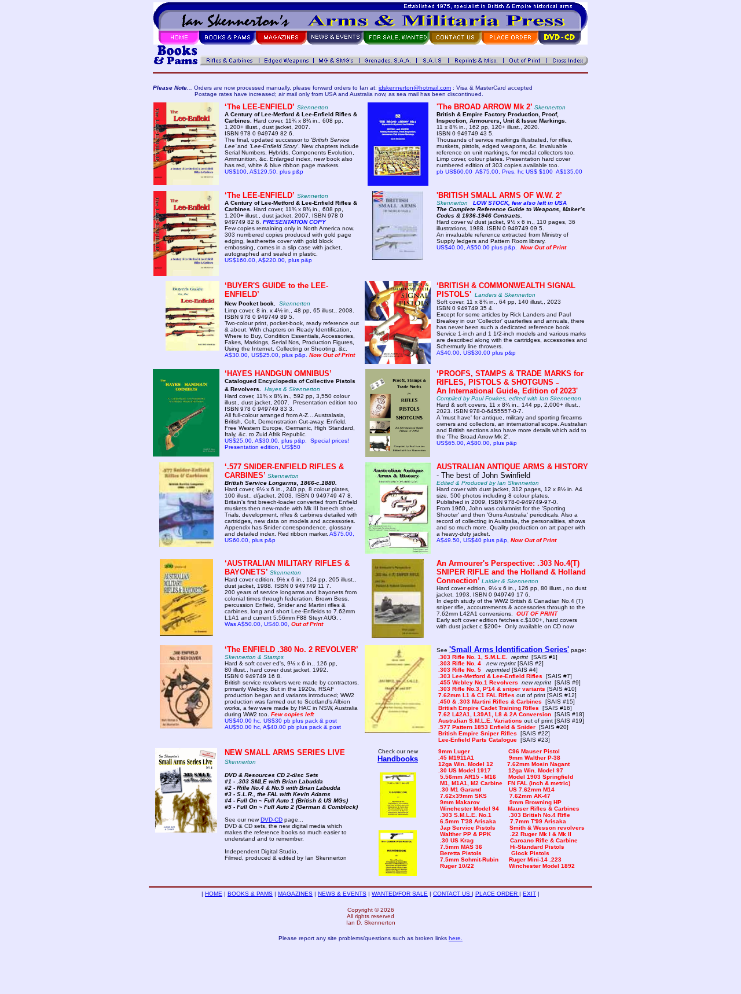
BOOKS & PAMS (250, 893)
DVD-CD (272, 819)
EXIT (529, 893)
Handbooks (397, 758)
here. (456, 938)
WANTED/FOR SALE (400, 893)
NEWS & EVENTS (342, 893)
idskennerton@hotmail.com (415, 87)
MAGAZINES (295, 893)
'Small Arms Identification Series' (509, 649)
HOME (213, 893)
